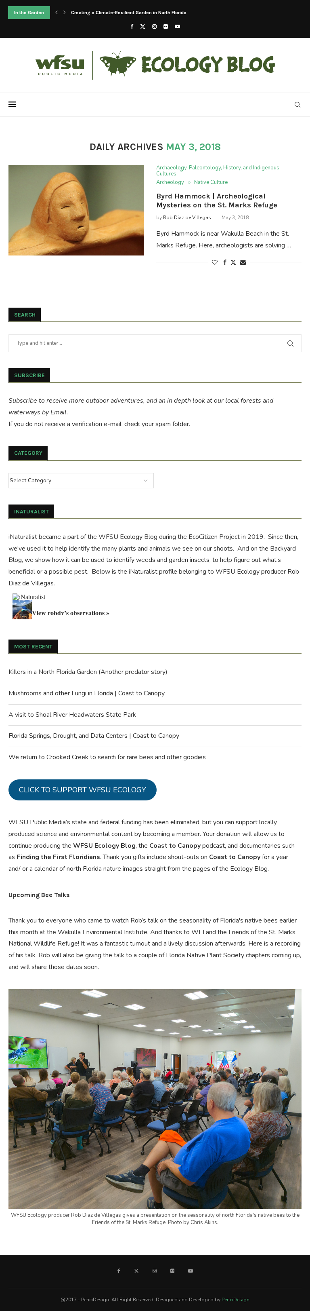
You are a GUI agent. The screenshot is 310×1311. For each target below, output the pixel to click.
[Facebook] (131, 26)
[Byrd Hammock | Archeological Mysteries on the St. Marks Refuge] (76, 210)
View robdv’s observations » (70, 612)
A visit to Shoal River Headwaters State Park (72, 714)
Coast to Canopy (175, 845)
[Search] (297, 104)
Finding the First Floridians (58, 857)
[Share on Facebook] (224, 262)
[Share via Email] (243, 262)
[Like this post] (215, 262)
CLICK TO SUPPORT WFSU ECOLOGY (82, 790)
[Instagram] (154, 26)
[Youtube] (177, 26)
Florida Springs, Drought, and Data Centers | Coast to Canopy (93, 735)
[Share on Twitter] (233, 262)
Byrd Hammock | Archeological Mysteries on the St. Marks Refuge (216, 200)
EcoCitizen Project (214, 536)
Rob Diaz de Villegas (187, 217)
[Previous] (56, 12)
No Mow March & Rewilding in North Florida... (121, 12)
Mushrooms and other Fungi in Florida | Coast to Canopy (86, 693)
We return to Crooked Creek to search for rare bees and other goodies (107, 757)
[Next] (64, 12)
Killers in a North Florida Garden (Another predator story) (88, 671)
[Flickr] (165, 26)
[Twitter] (142, 26)
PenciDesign (235, 1299)
